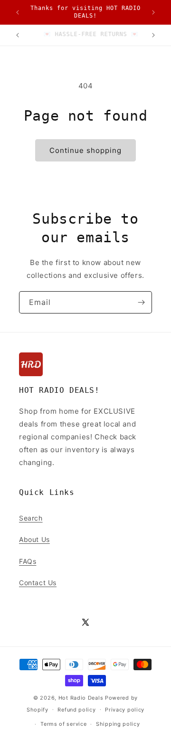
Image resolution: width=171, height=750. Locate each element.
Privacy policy (124, 709)
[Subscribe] (141, 302)
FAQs (27, 561)
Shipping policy (118, 724)
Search (31, 518)
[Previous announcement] (17, 12)
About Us (34, 539)
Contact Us (38, 583)
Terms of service (63, 724)
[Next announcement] (153, 12)
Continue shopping (85, 150)
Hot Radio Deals (81, 697)
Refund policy (76, 709)
